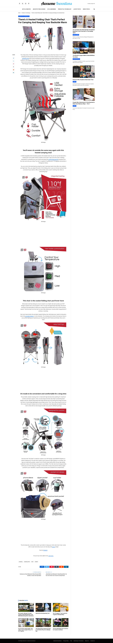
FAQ (71, 640)
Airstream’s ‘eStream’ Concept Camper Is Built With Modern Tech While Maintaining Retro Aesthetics (26, 614)
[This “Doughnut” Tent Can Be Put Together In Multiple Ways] (60, 607)
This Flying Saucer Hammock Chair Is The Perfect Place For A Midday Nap (43, 630)
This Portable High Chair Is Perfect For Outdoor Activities (60, 629)
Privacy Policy (66, 640)
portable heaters (29, 316)
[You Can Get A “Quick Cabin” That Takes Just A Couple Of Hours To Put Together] (26, 622)
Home (19, 12)
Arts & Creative (26, 9)
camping (20, 561)
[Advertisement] (43, 233)
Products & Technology (64, 9)
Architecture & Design (39, 9)
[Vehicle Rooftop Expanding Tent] (43, 607)
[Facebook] (13, 58)
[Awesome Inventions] (56, 3)
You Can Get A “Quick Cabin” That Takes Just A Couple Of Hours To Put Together (25, 630)
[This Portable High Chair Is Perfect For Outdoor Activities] (60, 622)
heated (36, 561)
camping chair (25, 58)
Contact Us (92, 640)
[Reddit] (13, 70)
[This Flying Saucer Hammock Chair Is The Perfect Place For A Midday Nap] (43, 622)
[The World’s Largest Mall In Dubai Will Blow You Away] (84, 47)
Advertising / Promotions (78, 640)
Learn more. (50, 555)
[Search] (94, 9)
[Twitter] (13, 61)
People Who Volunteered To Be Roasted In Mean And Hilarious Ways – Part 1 (84, 103)
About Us (87, 640)
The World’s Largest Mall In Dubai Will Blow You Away (84, 56)
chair (32, 561)
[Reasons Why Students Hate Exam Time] (84, 72)
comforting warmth (53, 159)
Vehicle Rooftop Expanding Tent (43, 613)
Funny (74, 81)
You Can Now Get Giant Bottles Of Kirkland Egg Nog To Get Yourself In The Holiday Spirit (84, 31)
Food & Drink (76, 34)
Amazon (45, 550)
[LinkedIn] (13, 72)
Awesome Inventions (57, 640)
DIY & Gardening (51, 9)
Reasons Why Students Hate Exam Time (83, 79)
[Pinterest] (13, 64)
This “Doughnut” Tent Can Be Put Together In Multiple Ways (60, 614)
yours (53, 547)
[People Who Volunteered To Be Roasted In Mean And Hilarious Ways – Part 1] (84, 94)
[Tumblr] (13, 67)
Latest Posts (77, 9)
